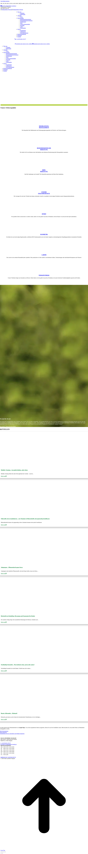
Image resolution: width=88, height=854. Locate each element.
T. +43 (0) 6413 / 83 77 (21, 39)
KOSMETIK (44, 234)
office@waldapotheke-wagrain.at (9, 5)
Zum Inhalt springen (5, 1)
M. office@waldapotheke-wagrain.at (8, 744)
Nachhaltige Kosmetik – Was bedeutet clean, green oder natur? (18, 664)
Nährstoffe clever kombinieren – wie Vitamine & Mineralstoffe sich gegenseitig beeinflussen (25, 518)
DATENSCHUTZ (12, 757)
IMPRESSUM (4, 757)
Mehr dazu (3, 476)
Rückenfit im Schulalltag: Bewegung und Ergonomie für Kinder (18, 616)
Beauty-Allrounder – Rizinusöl (9, 713)
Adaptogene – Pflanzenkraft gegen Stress (12, 567)
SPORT (44, 214)
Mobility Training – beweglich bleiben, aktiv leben (14, 470)
